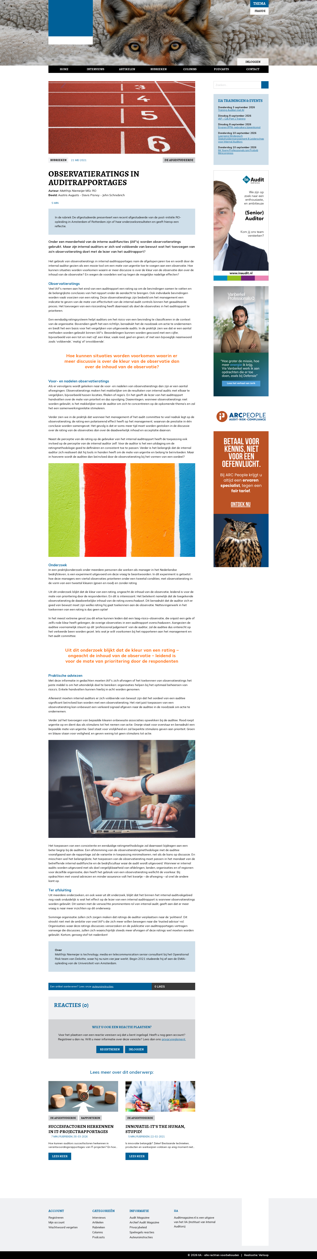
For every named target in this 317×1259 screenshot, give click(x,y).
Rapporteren (90, 1118)
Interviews (95, 69)
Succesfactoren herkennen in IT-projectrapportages (81, 1129)
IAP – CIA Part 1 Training (231, 118)
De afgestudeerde (179, 160)
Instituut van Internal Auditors (70, 40)
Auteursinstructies (141, 1237)
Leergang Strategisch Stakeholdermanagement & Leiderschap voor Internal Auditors (241, 138)
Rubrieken (158, 69)
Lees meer (60, 1156)
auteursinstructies (102, 986)
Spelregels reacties (142, 1232)
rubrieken (58, 160)
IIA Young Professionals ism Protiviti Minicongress (238, 152)
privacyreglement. (174, 1039)
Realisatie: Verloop (256, 1255)
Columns (190, 69)
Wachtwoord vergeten (63, 1227)
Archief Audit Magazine (144, 1222)
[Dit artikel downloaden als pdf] (191, 986)
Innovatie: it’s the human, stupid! (155, 1129)
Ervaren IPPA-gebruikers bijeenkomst (239, 127)
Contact (252, 69)
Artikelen (127, 69)
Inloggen (252, 62)
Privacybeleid (138, 1227)
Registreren (110, 1049)
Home (64, 69)
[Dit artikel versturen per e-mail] (184, 986)
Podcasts (221, 69)
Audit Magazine (70, 18)
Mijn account (56, 1222)
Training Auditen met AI (231, 110)
